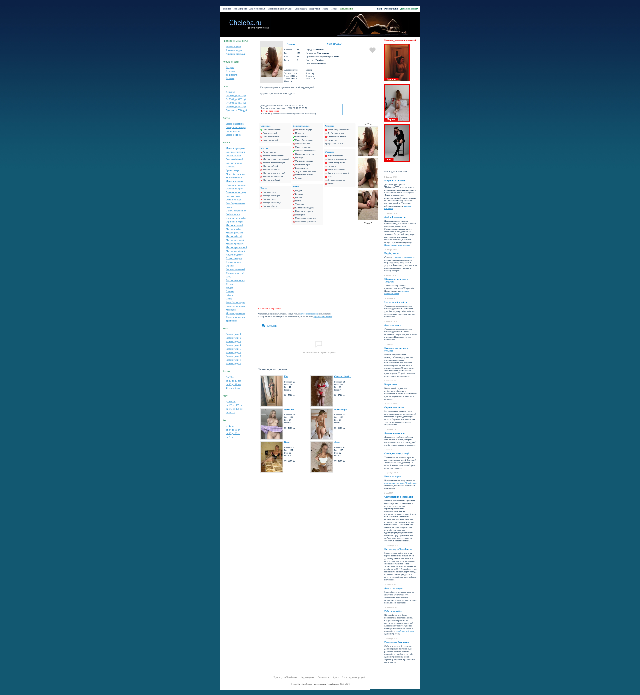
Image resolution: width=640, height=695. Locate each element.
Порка (229, 298)
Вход (379, 9)
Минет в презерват (235, 148)
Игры (228, 276)
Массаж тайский (234, 236)
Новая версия (240, 9)
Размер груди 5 (233, 349)
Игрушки (230, 166)
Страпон (230, 265)
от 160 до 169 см (234, 405)
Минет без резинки (235, 174)
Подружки (314, 9)
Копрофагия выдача (235, 302)
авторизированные (309, 313)
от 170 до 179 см (234, 409)
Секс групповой (234, 163)
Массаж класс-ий (234, 225)
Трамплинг (231, 320)
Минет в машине (234, 181)
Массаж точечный (235, 240)
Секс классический (235, 152)
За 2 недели (232, 75)
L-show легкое (233, 214)
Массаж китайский (235, 251)
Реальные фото (233, 46)
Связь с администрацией (353, 677)
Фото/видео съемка (235, 203)
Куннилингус (232, 170)
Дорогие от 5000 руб (236, 110)
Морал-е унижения (235, 313)
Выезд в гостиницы (236, 127)
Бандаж (229, 287)
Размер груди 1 (233, 334)
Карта (325, 9)
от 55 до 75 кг (233, 433)
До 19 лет (231, 377)
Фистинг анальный (235, 269)
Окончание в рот (234, 188)
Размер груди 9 (233, 363)
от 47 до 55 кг (233, 430)
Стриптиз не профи (236, 218)
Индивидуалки (307, 677)
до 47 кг (230, 426)
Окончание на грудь (236, 192)
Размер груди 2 (233, 338)
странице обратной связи (396, 292)
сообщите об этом (405, 631)
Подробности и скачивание (397, 245)
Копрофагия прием (235, 306)
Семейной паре (233, 199)
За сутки (230, 67)
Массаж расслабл (234, 232)
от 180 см (230, 412)
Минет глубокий (234, 177)
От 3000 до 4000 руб (236, 103)
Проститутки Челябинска (285, 677)
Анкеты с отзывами (236, 54)
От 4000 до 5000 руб (236, 106)
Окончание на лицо (236, 185)
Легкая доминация (235, 280)
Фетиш (229, 284)
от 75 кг (230, 437)
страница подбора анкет (404, 257)
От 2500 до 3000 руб (236, 99)
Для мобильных (257, 9)
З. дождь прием (234, 262)
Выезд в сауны (233, 131)
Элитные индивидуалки (280, 9)
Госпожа (230, 291)
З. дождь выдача (234, 258)
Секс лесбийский (234, 159)
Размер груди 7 (233, 356)
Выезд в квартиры (235, 124)
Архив (335, 677)
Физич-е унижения (235, 317)
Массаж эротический (236, 247)
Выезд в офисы (233, 135)
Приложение (346, 9)
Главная (227, 9)
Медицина (231, 309)
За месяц (230, 78)
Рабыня (229, 295)
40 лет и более (233, 388)
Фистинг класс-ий (235, 273)
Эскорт (229, 207)
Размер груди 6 (233, 352)
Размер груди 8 (233, 360)
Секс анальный (233, 155)
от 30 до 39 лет (233, 384)
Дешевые (230, 92)
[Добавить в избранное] (373, 50)
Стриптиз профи (234, 221)
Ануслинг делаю (234, 254)
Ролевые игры (233, 196)
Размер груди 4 (233, 345)
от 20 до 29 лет (233, 381)
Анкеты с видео (234, 50)
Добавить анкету (409, 9)
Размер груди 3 (233, 341)
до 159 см (231, 401)
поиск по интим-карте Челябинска (400, 483)
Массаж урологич (235, 243)
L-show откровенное (236, 210)
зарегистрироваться (323, 316)
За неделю (231, 71)
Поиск (334, 9)
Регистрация (391, 9)
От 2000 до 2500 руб (236, 95)
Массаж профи (233, 229)
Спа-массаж (301, 9)
